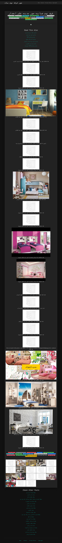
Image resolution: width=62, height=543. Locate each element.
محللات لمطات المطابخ (31, 523)
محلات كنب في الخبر (31, 503)
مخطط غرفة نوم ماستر (31, 508)
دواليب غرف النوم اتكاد (42, 455)
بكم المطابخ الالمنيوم (49, 18)
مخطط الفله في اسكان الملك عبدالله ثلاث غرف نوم (31, 499)
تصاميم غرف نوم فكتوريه (31, 43)
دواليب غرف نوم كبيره (11, 455)
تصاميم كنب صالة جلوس (31, 39)
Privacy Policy (48, 2)
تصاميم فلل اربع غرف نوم (31, 32)
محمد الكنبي (31, 510)
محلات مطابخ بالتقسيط (31, 512)
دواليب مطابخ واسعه (52, 453)
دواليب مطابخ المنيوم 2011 (21, 455)
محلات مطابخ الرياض (31, 534)
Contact (42, 2)
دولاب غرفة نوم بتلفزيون (31, 452)
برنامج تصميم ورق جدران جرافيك (37, 18)
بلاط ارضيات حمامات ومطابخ (14, 18)
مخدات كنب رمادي (31, 525)
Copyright (55, 2)
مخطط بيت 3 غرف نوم (31, 519)
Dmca (39, 2)
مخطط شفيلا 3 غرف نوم (31, 492)
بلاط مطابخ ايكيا (11, 15)
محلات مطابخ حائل (31, 497)
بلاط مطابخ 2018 (27, 18)
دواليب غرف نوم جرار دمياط (48, 452)
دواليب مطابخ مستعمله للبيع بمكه (40, 453)
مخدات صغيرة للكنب (31, 505)
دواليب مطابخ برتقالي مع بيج (31, 456)
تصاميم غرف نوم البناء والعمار (31, 41)
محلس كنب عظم (31, 516)
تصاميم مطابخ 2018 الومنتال (31, 45)
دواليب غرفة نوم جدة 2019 (32, 455)
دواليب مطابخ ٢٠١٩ (11, 452)
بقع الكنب (22, 18)
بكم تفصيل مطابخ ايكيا (34, 15)
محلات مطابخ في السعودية (31, 501)
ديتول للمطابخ (39, 452)
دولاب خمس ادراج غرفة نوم (21, 452)
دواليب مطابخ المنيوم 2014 (28, 453)
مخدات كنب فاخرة (31, 494)
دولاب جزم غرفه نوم (51, 455)
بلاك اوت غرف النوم (50, 15)
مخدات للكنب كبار (31, 530)
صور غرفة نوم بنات (13, 3)
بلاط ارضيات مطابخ (25, 15)
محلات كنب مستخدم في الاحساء (31, 527)
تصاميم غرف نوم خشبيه (31, 34)
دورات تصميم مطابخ (18, 453)
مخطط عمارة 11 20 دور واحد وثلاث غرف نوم (31, 514)
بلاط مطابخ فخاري (18, 15)
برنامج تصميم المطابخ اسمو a (31, 19)
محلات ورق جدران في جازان (31, 532)
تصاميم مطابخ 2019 (31, 37)
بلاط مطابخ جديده (43, 15)
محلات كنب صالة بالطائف (31, 521)
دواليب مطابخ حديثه (10, 453)
